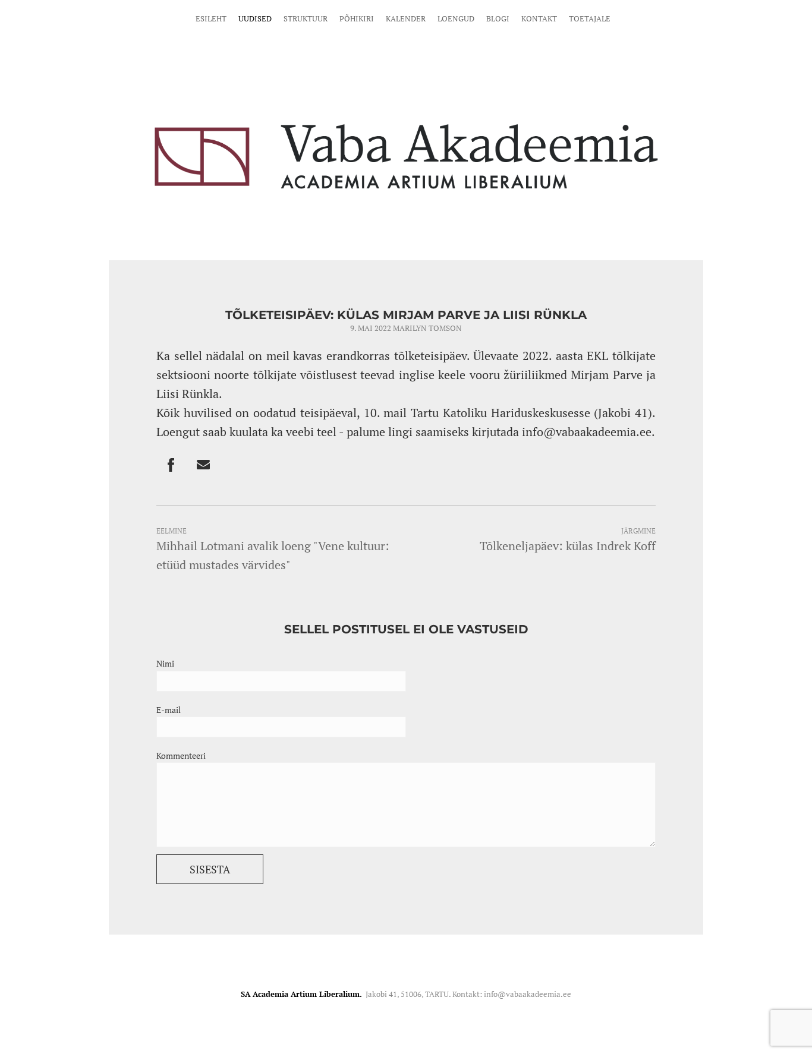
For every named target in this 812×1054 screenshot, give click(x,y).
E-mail (168, 709)
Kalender (406, 18)
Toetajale (589, 18)
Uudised (255, 18)
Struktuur (306, 18)
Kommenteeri (181, 755)
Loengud (456, 18)
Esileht (211, 18)
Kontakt (539, 18)
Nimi (165, 663)
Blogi (497, 18)
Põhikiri (356, 18)
